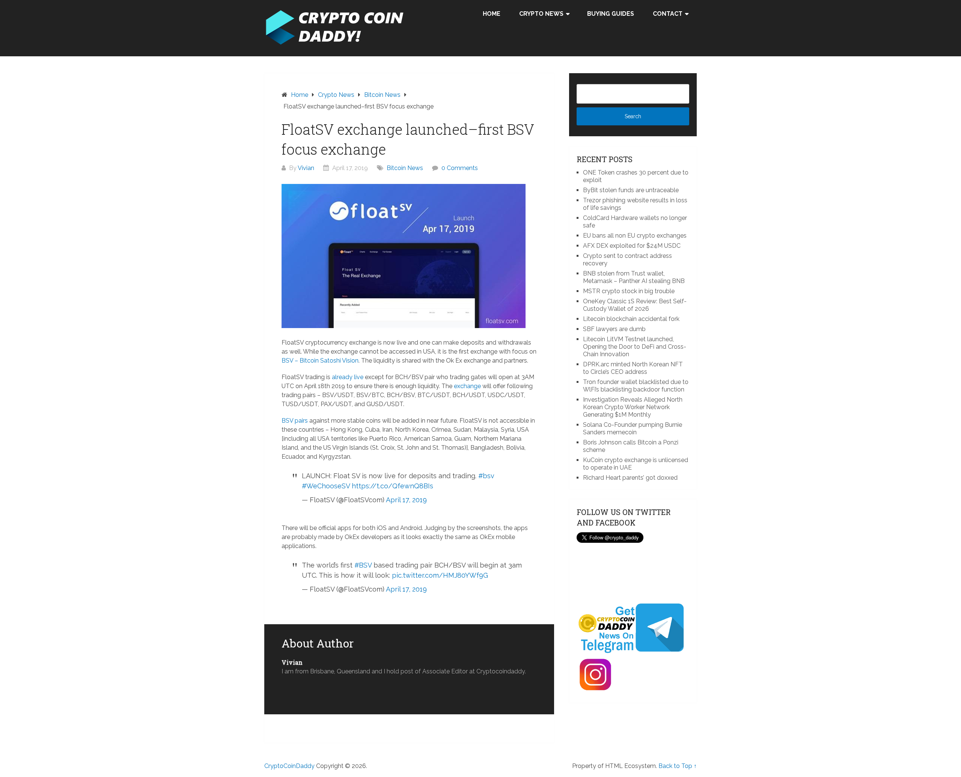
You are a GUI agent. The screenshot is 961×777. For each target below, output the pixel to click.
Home (491, 13)
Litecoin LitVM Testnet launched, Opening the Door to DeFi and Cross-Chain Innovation (634, 347)
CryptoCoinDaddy (289, 765)
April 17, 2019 (406, 500)
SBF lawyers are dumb (614, 329)
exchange (467, 386)
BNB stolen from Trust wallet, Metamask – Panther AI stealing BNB (634, 277)
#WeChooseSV (326, 486)
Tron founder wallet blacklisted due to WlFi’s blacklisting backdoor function (635, 385)
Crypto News (541, 13)
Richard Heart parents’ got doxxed (630, 477)
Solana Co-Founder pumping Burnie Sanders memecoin (632, 428)
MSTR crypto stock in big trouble (629, 291)
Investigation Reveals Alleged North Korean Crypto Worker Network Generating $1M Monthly (632, 407)
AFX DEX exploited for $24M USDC (632, 245)
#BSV (363, 565)
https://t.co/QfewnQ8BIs (392, 486)
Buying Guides (610, 13)
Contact (667, 13)
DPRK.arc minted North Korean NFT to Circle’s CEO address (633, 368)
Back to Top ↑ (677, 765)
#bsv (486, 476)
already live (347, 377)
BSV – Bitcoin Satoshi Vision (320, 360)
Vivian (306, 168)
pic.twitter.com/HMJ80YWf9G (440, 575)
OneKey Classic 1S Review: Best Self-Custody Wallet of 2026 (635, 305)
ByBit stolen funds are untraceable (631, 190)
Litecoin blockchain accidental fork (631, 318)
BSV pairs (295, 420)
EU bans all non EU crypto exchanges (635, 235)
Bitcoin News (405, 168)
